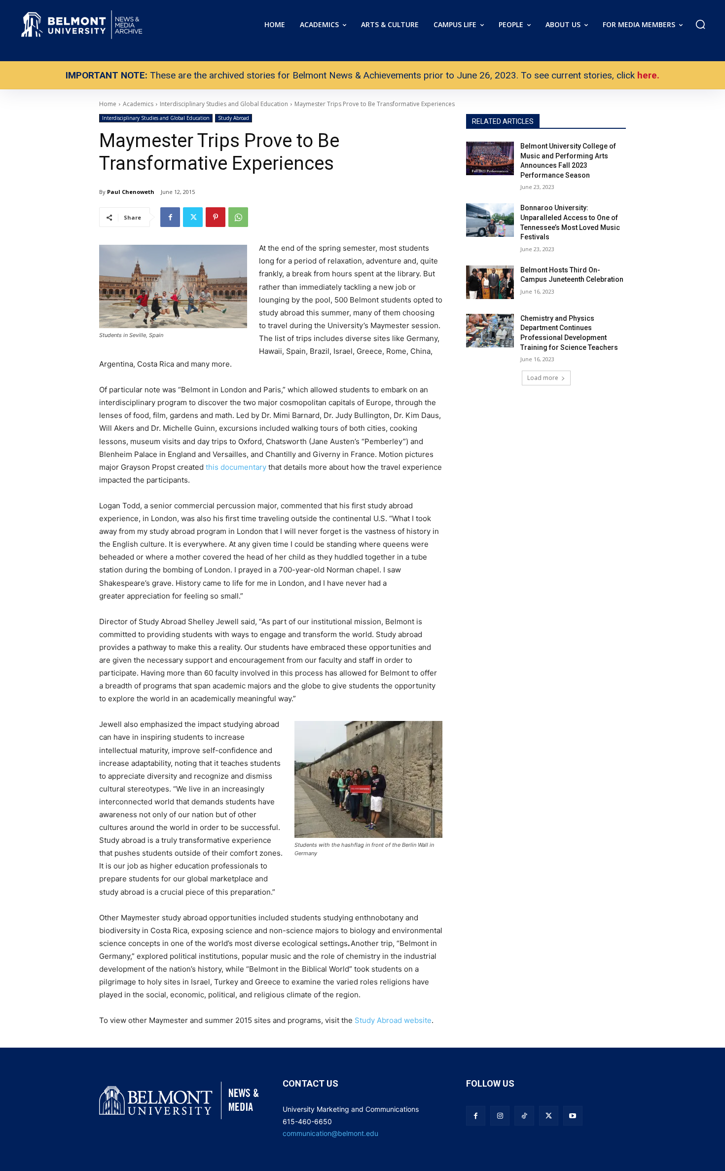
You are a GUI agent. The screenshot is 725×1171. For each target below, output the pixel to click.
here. (648, 75)
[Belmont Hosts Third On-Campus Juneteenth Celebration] (490, 282)
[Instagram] (499, 1115)
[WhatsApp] (238, 217)
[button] (700, 24)
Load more (542, 378)
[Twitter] (193, 217)
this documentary (236, 467)
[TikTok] (524, 1115)
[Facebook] (170, 217)
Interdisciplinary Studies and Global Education (156, 117)
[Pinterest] (215, 217)
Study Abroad (233, 117)
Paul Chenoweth (130, 191)
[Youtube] (572, 1115)
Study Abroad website (393, 1020)
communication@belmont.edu (330, 1133)
